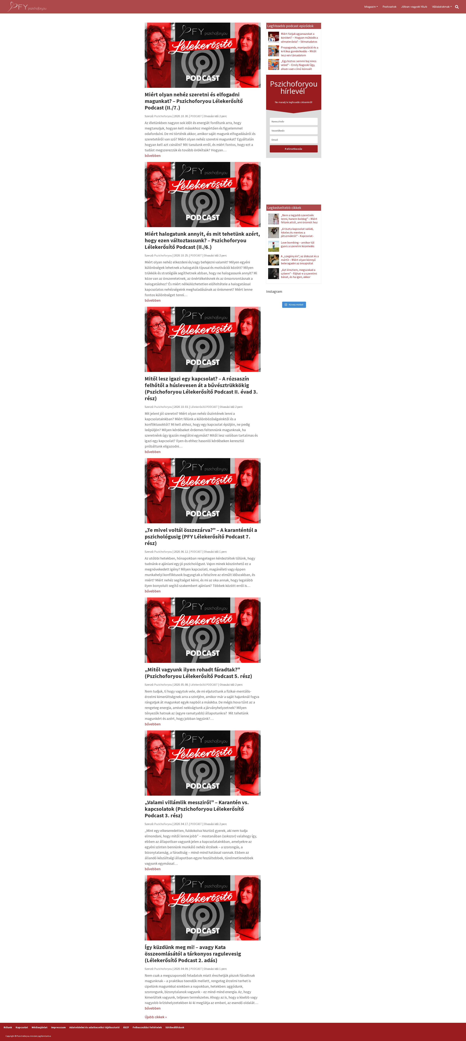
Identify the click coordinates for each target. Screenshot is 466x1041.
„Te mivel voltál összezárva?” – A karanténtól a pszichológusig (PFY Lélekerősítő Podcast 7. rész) (201, 536)
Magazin (370, 6)
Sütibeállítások (174, 1027)
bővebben (153, 155)
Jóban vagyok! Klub (414, 6)
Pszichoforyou (163, 116)
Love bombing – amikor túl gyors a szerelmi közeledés (297, 244)
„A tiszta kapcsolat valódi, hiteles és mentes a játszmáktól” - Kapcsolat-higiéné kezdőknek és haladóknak (291, 236)
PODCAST (196, 116)
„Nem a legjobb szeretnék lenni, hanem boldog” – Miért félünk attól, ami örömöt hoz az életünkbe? (299, 220)
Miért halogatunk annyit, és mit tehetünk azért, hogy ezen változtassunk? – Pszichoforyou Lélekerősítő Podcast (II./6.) (202, 240)
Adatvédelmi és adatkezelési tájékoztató (94, 1027)
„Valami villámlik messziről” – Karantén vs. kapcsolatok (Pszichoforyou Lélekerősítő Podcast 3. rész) (197, 809)
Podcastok (389, 6)
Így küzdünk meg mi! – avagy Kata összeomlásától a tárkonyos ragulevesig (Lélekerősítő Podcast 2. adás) (193, 954)
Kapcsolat (22, 1027)
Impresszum (58, 1027)
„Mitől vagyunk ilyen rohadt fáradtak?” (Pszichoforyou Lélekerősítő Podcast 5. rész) (198, 672)
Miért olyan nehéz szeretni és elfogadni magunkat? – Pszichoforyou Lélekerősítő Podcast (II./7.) (194, 101)
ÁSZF (126, 1027)
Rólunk (8, 1027)
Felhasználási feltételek (147, 1027)
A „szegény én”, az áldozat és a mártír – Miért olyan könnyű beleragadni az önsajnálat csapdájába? (300, 261)
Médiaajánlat (40, 1027)
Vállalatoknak (441, 6)
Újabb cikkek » (156, 1017)
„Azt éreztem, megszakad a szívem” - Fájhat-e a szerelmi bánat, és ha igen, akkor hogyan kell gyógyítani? (299, 275)
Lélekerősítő (198, 407)
